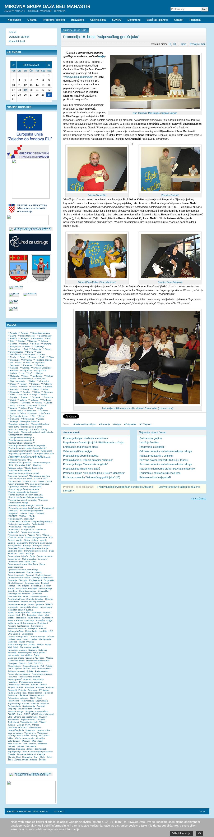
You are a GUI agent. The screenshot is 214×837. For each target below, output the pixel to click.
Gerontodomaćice (27, 591)
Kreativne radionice (17, 628)
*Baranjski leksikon (40, 424)
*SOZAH (23, 516)
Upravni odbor (43, 730)
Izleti (47, 615)
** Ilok (10, 362)
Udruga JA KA (24, 725)
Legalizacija (27, 634)
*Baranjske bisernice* (30, 421)
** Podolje (47, 386)
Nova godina (39, 652)
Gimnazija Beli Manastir (19, 594)
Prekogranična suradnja (30, 682)
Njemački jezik (25, 652)
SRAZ (27, 714)
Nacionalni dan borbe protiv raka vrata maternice (167, 468)
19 (25, 89)
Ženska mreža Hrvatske (25, 760)
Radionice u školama (18, 695)
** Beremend (37, 338)
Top (202, 811)
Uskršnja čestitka (149, 442)
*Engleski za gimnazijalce (20, 453)
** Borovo (23, 344)
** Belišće (12, 338)
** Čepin (12, 413)
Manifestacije (45, 639)
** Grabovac (13, 360)
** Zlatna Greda (15, 411)
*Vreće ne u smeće (30, 532)
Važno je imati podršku (18, 735)
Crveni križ (13, 562)
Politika (30, 671)
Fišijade (25, 586)
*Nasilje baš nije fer (33, 468)
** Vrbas (21, 405)
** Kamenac (26, 365)
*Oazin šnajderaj (16, 484)
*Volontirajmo (29, 527)
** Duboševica (14, 354)
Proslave (40, 687)
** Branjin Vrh (14, 346)
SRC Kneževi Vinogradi (42, 714)
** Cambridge (38, 346)
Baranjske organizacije (37, 548)
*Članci (45, 535)
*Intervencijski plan (42, 462)
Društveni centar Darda (19, 577)
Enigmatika (131, 424)
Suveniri (43, 717)
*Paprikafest (35, 486)
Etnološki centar (15, 583)
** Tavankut (22, 394)
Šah (36, 757)
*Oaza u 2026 (45, 481)
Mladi (15, 647)
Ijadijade (40, 604)
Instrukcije (36, 612)
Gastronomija (45, 588)
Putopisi (22, 690)
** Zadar (42, 405)
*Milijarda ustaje (15, 468)
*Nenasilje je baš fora (39, 476)
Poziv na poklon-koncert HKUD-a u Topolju (163, 460)
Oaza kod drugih (16, 658)
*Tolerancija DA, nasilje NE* (21, 519)
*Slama (23, 513)
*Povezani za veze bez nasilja (22, 500)
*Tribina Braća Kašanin (19, 521)
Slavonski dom (25, 709)
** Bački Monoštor (26, 336)
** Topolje (12, 397)
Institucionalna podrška (19, 612)
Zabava (11, 746)
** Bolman (12, 344)
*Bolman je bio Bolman (31, 427)
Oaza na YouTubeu (35, 658)
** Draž (37, 352)
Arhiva (12, 32)
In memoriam (46, 607)
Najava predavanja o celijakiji (156, 455)
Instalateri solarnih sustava (20, 610)
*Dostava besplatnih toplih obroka (37, 432)
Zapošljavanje (14, 751)
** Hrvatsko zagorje (42, 360)
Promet (20, 687)
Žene (10, 760)
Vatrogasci (42, 733)
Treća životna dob (29, 722)
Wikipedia (42, 743)
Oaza (36, 655)
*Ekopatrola (46, 451)
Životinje (43, 760)
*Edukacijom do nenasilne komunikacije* (27, 448)
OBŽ (30, 663)
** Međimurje (36, 376)
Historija (49, 599)
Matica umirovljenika (17, 644)
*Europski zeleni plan (44, 453)
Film (18, 586)
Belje (51, 551)
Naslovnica (40, 811)
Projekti (11, 687)
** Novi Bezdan (25, 379)
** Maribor (38, 373)
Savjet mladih (14, 706)
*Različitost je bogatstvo (31, 510)
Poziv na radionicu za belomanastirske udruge (165, 464)
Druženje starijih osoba (43, 577)
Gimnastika (43, 591)
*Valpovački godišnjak (85, 424)
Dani (34, 562)
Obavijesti (12, 663)
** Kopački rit (40, 370)
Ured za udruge (15, 733)
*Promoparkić (47, 508)
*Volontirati (41, 529)
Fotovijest (32, 588)
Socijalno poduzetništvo (36, 711)
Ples (34, 668)
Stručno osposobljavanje (26, 717)
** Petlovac (34, 384)
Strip (10, 717)
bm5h (21, 553)
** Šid (32, 416)
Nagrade (32, 650)
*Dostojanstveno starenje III (21, 440)
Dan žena (33, 564)
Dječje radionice (15, 567)
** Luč (29, 373)
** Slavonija (13, 392)
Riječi (32, 698)
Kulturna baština (16, 631)
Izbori (40, 615)
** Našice (12, 379)
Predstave (13, 682)
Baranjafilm (22, 543)
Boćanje (30, 553)
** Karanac (39, 365)
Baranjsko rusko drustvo (35, 551)
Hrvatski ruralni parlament (33, 601)
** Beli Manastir (44, 336)
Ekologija (23, 580)
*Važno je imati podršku (19, 524)
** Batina (12, 336)
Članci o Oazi (14, 757)
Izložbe (11, 618)
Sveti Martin (13, 719)
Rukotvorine (13, 701)
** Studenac (47, 392)
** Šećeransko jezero (18, 416)
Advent (11, 540)
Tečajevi (41, 719)
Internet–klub (14, 615)
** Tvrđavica (47, 397)
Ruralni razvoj (27, 701)
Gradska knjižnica (16, 599)
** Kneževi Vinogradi (41, 368)
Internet (47, 612)
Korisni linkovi (17, 41)
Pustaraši (12, 690)
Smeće (36, 709)
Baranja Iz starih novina (40, 543)
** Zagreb (12, 408)
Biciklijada (12, 553)
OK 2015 (38, 663)
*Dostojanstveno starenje (20, 435)
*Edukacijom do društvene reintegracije (26, 445)
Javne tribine (34, 618)
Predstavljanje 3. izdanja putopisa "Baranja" (88, 460)
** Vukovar (32, 405)
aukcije (43, 540)
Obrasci (22, 663)
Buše (32, 556)
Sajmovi (35, 703)
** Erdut (21, 357)
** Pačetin (22, 384)
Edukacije (12, 580)
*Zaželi (31, 535)
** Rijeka (35, 389)
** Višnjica (37, 403)
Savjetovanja (28, 706)
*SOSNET (12, 516)
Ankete (35, 540)
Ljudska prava (14, 639)
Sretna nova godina (150, 438)
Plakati (26, 668)
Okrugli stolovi (14, 666)
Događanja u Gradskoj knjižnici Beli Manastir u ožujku (93, 442)
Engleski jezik (35, 580)
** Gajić (41, 357)
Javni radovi (47, 618)
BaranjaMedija (15, 545)
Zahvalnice (31, 746)
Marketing (12, 642)
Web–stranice (29, 743)
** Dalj (25, 349)
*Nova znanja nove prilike (20, 478)
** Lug (21, 373)
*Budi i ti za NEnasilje (18, 429)
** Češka (21, 413)
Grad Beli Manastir (39, 596)
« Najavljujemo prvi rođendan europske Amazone (125, 486)
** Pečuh (23, 386)
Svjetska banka (28, 719)
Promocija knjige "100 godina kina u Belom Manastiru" (94, 473)
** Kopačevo (26, 370)
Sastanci (44, 703)
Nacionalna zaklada (29, 647)
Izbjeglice (31, 615)
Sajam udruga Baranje (18, 703)
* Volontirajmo (14, 527)
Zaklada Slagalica (16, 749)
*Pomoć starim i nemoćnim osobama (25, 495)
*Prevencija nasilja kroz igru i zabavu (25, 505)
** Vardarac (45, 400)
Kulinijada (32, 628)
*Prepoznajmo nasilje (18, 503)
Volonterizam (14, 741)
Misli (10, 647)
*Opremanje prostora (18, 486)
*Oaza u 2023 (40, 478)
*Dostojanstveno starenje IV (21, 443)
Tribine (42, 722)
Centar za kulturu (45, 556)
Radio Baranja (35, 693)
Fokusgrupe (37, 586)
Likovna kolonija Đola (18, 636)
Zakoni (30, 749)
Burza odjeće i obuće (18, 556)
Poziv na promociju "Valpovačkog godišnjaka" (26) (91, 477)
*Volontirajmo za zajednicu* (21, 529)
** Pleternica (35, 386)
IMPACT (49, 604)
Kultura (42, 628)
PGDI (10, 668)
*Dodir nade (13, 432)
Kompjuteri (42, 623)
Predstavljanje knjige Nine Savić (81, 468)
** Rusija (44, 389)
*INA (29, 460)
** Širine (41, 416)
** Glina (50, 357)
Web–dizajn (37, 741)
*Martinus (36, 465)
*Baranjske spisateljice (18, 424)
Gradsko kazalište (34, 599)
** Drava (29, 352)
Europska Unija (32, 583)
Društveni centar (43, 575)
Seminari (41, 706)
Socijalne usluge (16, 711)
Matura (32, 644)
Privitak (43, 684)
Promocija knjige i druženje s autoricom (85, 438)
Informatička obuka (29, 607)
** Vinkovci (13, 403)
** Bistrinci (20, 341)
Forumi (11, 588)
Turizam (11, 725)
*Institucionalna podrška (19, 462)
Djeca (42, 564)
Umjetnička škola (16, 730)
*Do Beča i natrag (38, 429)
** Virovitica (25, 403)
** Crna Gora (14, 349)
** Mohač (48, 376)
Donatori (30, 575)
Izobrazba (21, 618)
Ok (199, 833)
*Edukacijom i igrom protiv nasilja (23, 451)
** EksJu (12, 357)
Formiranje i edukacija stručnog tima (160, 473)
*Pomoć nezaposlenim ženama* (23, 492)
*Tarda (32, 516)
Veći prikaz (44, 735)
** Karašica (13, 368)
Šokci (49, 757)
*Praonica (43, 500)
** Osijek (12, 384)
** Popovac (13, 389)
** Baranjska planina (40, 333)
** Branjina (46, 344)
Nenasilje (12, 652)
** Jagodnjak (38, 362)
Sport (19, 714)
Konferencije (23, 626)
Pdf (42, 666)
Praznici (27, 679)
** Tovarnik (35, 397)
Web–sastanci (14, 743)
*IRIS (10, 465)
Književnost (13, 623)
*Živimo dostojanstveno (35, 537)
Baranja (11, 543)
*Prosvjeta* (13, 510)
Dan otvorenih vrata (17, 564)
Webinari (26, 741)
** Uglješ (12, 400)
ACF (50, 537)
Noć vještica (26, 655)
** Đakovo (32, 413)
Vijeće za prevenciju (24, 738)
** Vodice (47, 403)
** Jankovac (13, 365)
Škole (42, 757)
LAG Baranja (14, 634)
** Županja (13, 421)
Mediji (48, 644)
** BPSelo (34, 344)
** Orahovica (43, 381)
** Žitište (40, 419)
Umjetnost (30, 730)
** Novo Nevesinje (16, 381)
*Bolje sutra (13, 427)
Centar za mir (14, 559)
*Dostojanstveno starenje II (21, 437)
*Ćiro (38, 535)
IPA (23, 615)
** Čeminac (43, 411)
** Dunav (41, 354)
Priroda (34, 684)
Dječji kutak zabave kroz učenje (23, 569)
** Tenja (33, 394)
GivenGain (37, 594)
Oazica (49, 658)
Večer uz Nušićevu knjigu (77, 451)
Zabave (20, 746)
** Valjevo (22, 400)
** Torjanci (23, 397)
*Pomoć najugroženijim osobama (23, 489)
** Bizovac (32, 341)
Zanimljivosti (40, 749)
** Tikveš (43, 394)
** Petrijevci (46, 384)
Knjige (118, 424)
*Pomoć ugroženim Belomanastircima (25, 497)
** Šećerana (44, 413)
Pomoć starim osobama (19, 674)
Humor (31, 604)
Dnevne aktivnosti (16, 572)
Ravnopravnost (36, 695)
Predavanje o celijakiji (151, 446)
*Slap (31, 513)
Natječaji (42, 650)
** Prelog (24, 389)
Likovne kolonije (37, 636)
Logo (25, 639)
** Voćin (11, 405)
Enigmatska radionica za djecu (80, 446)
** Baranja (23, 333)
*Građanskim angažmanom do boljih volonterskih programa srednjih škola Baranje (29, 456)
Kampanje (29, 620)
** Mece (25, 376)
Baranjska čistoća (16, 548)
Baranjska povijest (41, 545)
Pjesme (18, 668)
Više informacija (181, 833)
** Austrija (12, 333)
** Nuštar (31, 381)
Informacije (13, 607)
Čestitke (41, 754)
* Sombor (39, 513)
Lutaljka (33, 639)
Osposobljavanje (31, 666)
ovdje (101, 56)
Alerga (27, 540)
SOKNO (11, 714)
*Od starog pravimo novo (37, 484)
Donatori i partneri (19, 36)
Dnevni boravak (34, 572)
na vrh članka (198, 498)
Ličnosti (50, 636)
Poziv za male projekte (29, 677)
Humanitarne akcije (17, 604)
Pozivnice (12, 677)
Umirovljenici (35, 727)
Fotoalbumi (21, 588)
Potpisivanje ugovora (42, 674)
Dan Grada (24, 562)
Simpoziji (12, 709)
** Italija (27, 362)
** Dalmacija (35, 349)
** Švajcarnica (27, 419)
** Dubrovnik (29, 354)
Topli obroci (13, 722)
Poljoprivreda (41, 671)
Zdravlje (11, 754)
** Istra (18, 362)
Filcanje (11, 586)
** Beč (48, 338)
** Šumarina (13, 419)
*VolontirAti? (13, 532)
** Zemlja (39, 408)
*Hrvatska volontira (17, 460)
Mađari (40, 644)
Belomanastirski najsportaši (155, 477)
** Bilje (11, 341)
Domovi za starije (16, 575)
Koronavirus (37, 626)
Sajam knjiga (42, 701)
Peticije (49, 666)
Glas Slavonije (15, 596)
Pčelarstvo (44, 690)
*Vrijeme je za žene (17, 535)
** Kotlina (12, 373)
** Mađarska (13, 376)
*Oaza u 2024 (14, 481)
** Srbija (36, 392)
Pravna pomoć (15, 679)
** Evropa (31, 357)
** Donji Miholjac (15, 352)
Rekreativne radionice (18, 698)
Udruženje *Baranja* (17, 727)
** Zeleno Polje (26, 408)
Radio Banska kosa (17, 693)
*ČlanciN (12, 537)
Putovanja (33, 690)
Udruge (35, 725)
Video (10, 738)
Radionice (48, 693)
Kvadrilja (43, 631)
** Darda (46, 349)
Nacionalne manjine (17, 650)
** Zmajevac (30, 411)
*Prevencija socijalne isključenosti (24, 508)
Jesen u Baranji (15, 620)
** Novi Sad (40, 379)
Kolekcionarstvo (28, 623)
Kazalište (40, 620)
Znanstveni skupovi (26, 754)
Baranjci (27, 545)
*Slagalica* (13, 513)
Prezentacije (14, 684)
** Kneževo (13, 370)
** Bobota (43, 341)
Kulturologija (31, 631)
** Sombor (25, 392)
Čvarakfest (27, 757)
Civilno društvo (29, 559)
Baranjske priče (15, 551)
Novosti (59, 811)
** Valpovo (146, 424)
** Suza (11, 394)
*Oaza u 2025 (30, 481)
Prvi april (50, 687)
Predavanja (38, 679)
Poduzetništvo (44, 668)
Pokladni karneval (16, 671)
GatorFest (12, 591)
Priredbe (25, 684)
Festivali (45, 583)
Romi (39, 698)
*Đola (20, 537)
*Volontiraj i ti (38, 524)
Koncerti (12, 626)
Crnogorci (42, 559)
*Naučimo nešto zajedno (19, 470)
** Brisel (26, 346)
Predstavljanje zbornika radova (80, 455)
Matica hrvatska (26, 642)
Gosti (25, 596)
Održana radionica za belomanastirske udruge (165, 451)
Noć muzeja (13, 655)
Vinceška (40, 738)
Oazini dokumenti (16, 660)
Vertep (34, 735)
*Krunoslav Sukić (22, 465)
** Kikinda (24, 368)
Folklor (47, 586)
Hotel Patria (13, 601)
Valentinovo (30, 733)
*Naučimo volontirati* (18, 476)
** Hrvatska (26, 360)
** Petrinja (12, 386)
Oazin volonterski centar (37, 660)
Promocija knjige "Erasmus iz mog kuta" (85, 464)
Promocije (105, 424)
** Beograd (24, 338)
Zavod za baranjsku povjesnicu (38, 751)
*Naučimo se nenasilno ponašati (23, 473)
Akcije (19, 540)
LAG (51, 631)
